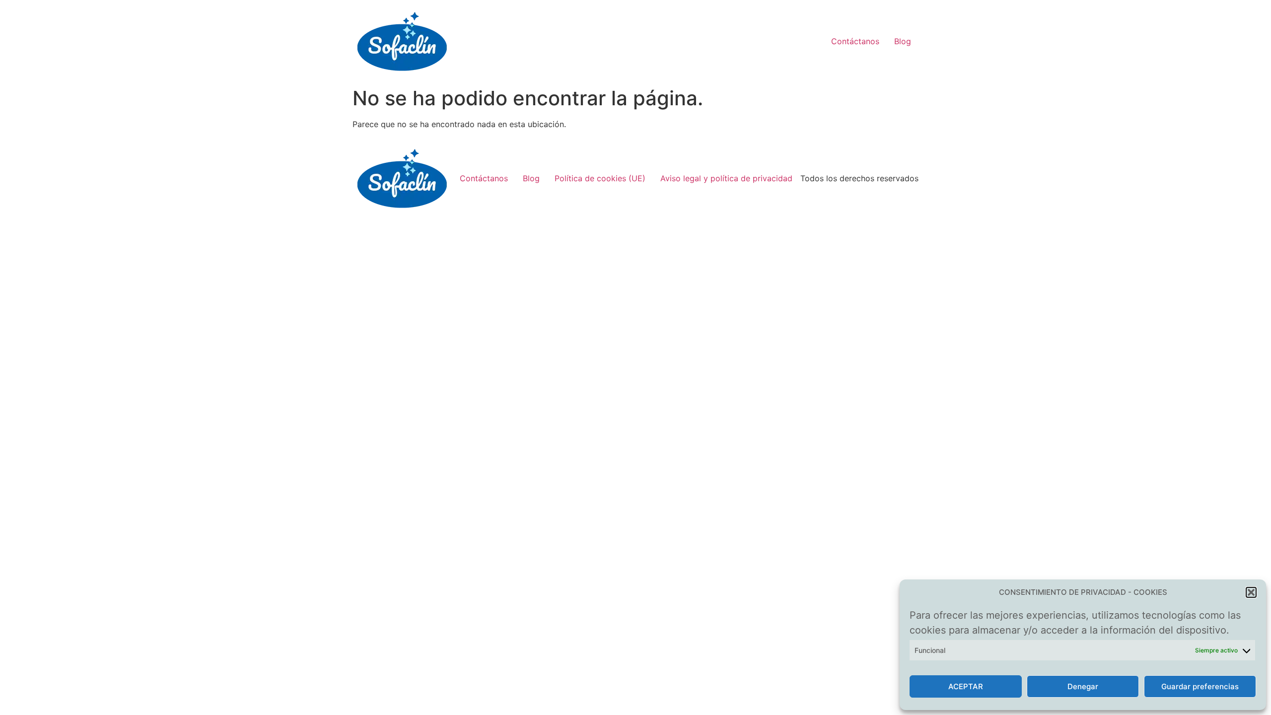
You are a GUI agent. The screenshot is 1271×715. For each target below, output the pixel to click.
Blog (902, 41)
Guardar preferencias (1200, 686)
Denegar (1082, 686)
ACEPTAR (965, 686)
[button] (1251, 592)
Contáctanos (855, 41)
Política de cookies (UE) (600, 178)
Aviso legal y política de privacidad (726, 178)
